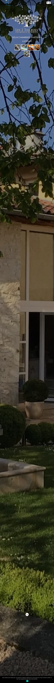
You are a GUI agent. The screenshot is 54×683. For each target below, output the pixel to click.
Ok (27, 681)
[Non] (52, 679)
